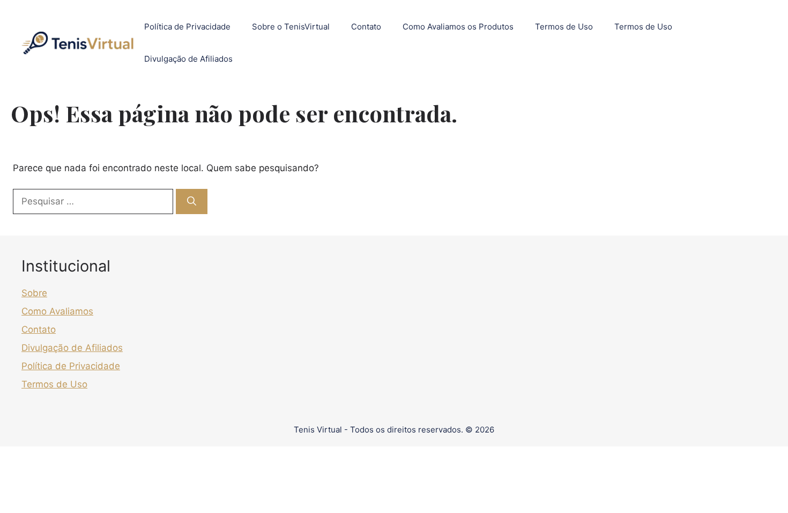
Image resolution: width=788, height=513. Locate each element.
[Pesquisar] (191, 202)
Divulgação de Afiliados (188, 59)
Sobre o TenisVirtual (291, 26)
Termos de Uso (564, 26)
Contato (366, 26)
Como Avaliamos (57, 311)
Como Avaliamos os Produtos (458, 26)
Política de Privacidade (187, 26)
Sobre (34, 293)
